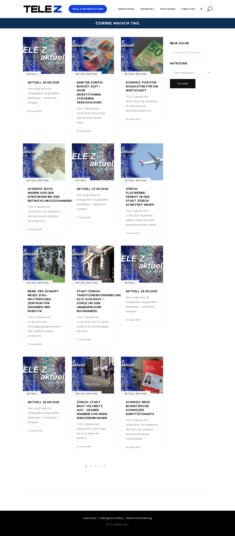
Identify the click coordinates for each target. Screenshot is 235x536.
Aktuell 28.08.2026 (44, 82)
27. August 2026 (84, 217)
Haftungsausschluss (111, 518)
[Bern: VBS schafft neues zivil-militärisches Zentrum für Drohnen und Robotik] (44, 264)
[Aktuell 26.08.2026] (142, 264)
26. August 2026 (133, 320)
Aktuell (32, 74)
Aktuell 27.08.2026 (92, 189)
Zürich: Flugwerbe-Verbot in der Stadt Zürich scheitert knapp (140, 196)
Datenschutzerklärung (139, 518)
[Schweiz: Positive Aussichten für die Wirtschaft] (142, 55)
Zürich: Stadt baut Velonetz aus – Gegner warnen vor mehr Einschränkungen (92, 410)
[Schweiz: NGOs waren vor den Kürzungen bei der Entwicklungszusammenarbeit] (44, 161)
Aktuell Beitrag (87, 74)
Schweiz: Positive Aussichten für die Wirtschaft (142, 86)
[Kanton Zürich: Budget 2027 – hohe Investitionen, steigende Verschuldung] (93, 55)
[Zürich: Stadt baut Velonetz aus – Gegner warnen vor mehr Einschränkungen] (93, 375)
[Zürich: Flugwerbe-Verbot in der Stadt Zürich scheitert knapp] (142, 161)
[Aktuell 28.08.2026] (44, 55)
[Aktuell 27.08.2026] (93, 161)
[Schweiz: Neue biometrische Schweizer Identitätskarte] (142, 375)
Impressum (90, 518)
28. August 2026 (35, 111)
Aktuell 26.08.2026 (142, 291)
